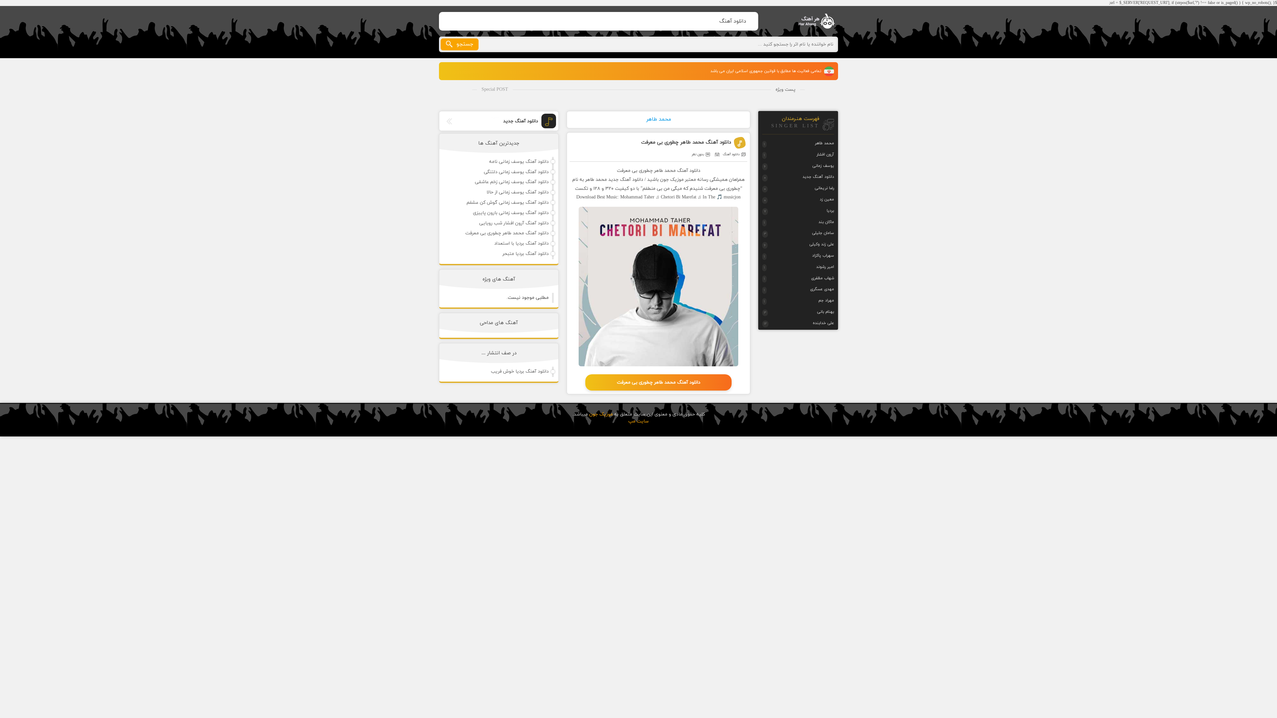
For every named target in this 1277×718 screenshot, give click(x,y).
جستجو (465, 44)
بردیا (830, 210)
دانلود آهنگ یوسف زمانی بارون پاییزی (511, 213)
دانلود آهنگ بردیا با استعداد (521, 243)
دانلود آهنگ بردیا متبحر (525, 254)
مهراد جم (826, 300)
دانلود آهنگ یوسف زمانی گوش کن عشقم (508, 202)
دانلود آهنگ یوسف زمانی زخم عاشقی (512, 182)
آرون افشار (825, 154)
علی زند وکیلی (821, 244)
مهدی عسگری (822, 289)
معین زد (827, 199)
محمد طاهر (658, 119)
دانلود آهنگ (732, 21)
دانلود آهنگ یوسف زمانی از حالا (518, 192)
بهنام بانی (825, 311)
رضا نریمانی (824, 188)
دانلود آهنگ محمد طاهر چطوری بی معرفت (686, 142)
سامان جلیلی (823, 233)
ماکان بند (826, 222)
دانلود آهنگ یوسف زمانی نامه (519, 162)
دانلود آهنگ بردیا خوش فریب (520, 371)
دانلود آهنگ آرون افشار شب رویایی (514, 223)
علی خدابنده (823, 323)
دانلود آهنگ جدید (520, 121)
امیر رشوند (825, 267)
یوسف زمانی (823, 166)
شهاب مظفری (822, 278)
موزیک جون (811, 21)
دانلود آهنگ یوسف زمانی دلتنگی (516, 172)
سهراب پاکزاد (823, 255)
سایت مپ (638, 421)
